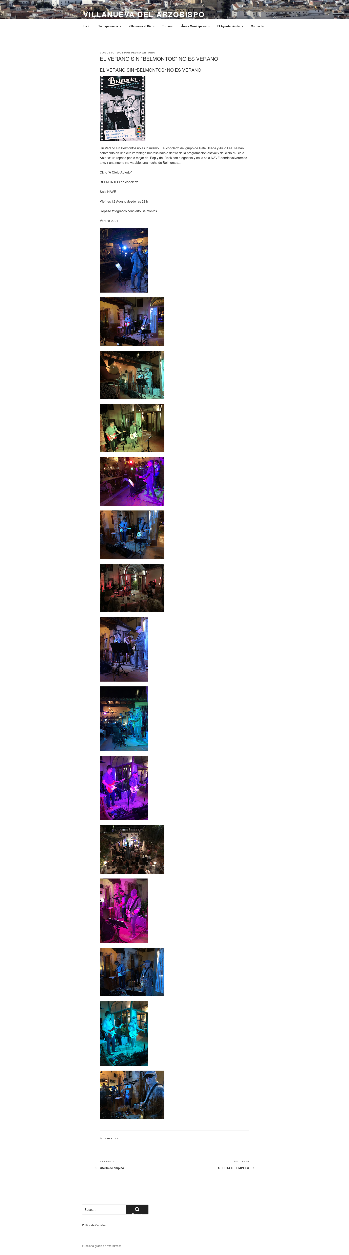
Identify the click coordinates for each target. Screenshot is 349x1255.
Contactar (257, 26)
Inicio (86, 26)
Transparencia (108, 26)
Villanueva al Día (140, 26)
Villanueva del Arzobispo (144, 14)
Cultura (112, 1138)
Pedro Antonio (143, 52)
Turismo (167, 26)
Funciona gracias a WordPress (101, 1246)
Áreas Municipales (194, 26)
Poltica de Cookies (94, 1225)
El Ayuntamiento (228, 26)
